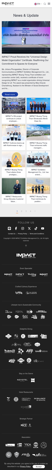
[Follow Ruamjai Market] (43, 317)
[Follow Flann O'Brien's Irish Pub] (21, 360)
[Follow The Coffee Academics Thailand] (31, 293)
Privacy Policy (22, 234)
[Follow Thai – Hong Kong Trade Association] (44, 445)
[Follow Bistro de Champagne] (16, 344)
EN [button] (39, 3)
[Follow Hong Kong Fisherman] (23, 336)
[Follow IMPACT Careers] (44, 275)
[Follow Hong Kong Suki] (43, 336)
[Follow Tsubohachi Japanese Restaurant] (9, 351)
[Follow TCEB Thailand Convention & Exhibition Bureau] (26, 425)
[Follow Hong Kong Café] (33, 336)
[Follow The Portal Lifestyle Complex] (19, 312)
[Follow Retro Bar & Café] (12, 361)
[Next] (35, 211)
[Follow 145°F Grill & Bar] (16, 399)
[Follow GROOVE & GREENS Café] (26, 399)
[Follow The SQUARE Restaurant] (26, 407)
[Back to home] (8, 3)
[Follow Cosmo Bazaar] (9, 316)
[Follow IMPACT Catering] (20, 274)
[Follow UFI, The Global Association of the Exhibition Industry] (39, 454)
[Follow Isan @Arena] (41, 351)
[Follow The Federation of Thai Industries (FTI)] (26, 454)
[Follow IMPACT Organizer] (8, 275)
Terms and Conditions (37, 234)
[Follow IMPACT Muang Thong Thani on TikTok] (35, 228)
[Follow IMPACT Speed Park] (41, 312)
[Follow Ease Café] (38, 360)
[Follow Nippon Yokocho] (20, 351)
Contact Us (11, 234)
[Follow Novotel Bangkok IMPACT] (22, 380)
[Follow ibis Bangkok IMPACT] (33, 380)
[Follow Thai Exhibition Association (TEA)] (19, 445)
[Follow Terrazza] (27, 344)
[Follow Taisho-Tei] (29, 351)
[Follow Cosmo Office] (17, 316)
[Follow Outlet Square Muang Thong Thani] (25, 316)
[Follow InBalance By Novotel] (39, 399)
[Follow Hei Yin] (16, 336)
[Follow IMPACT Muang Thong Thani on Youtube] (42, 228)
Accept (39, 466)
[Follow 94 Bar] (8, 399)
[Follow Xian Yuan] (8, 336)
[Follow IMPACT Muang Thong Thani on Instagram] (22, 228)
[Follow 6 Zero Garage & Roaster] (29, 361)
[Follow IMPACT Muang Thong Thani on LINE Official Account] (9, 228)
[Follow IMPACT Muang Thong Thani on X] (29, 228)
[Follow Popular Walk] (34, 317)
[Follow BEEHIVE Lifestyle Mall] (30, 311)
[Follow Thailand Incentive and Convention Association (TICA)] (27, 445)
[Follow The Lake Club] (8, 311)
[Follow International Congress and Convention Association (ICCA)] (35, 445)
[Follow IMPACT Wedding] (32, 274)
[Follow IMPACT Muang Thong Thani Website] (26, 256)
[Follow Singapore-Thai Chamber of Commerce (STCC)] (10, 445)
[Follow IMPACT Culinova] (18, 292)
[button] (45, 3)
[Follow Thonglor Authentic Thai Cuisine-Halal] (37, 344)
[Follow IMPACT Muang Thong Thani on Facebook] (16, 228)
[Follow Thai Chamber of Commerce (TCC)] (9, 455)
